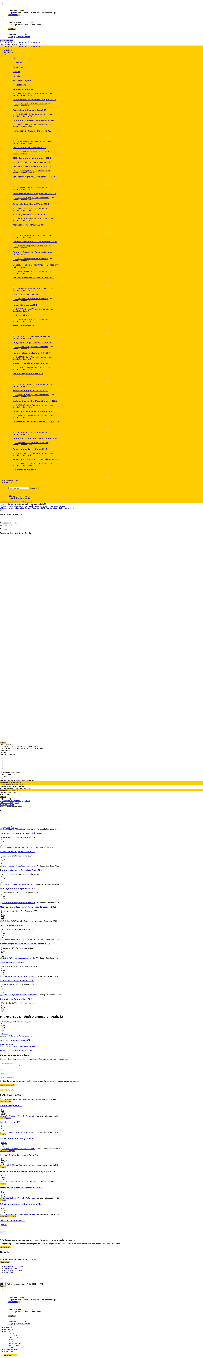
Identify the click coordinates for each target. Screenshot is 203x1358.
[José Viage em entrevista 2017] (31, 219)
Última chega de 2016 (11, 1105)
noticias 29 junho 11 (22, 315)
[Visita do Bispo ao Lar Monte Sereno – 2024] (31, 395)
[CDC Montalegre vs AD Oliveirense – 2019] (31, 171)
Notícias (17, 76)
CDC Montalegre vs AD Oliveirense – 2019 (34, 177)
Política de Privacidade (14, 1267)
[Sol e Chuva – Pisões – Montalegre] (30, 357)
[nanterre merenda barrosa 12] (18, 1036)
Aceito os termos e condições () (19, 1259)
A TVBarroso (9, 50)
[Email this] (4, 766)
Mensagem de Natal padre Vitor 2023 (32, 131)
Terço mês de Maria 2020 (13, 925)
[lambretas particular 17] (30, 464)
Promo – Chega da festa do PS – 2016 (32, 353)
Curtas (16, 58)
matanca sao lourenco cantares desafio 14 (21, 1188)
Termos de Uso (10, 1269)
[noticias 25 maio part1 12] (30, 299)
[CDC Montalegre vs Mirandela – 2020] (30, 152)
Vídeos (7, 54)
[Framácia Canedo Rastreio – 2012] (17, 1046)
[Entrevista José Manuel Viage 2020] (31, 198)
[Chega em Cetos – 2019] (17, 958)
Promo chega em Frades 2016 (28, 373)
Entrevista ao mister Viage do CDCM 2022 (34, 193)
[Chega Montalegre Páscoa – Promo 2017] (29, 336)
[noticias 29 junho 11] (31, 309)
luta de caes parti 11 (10, 1122)
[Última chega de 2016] (17, 1099)
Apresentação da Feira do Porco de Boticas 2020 (25, 944)
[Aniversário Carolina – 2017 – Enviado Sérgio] (30, 453)
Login (10, 37)
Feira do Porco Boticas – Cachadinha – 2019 (35, 241)
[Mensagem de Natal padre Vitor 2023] (30, 125)
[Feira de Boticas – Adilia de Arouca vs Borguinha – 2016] (17, 1165)
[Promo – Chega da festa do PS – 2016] (30, 347)
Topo (2, 1286)
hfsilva (4, 1110)
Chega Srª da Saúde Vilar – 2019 (16, 999)
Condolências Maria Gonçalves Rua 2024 (33, 120)
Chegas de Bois (11, 480)
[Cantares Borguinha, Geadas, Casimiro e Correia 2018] (30, 246)
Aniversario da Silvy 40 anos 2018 (30, 449)
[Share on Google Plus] (4, 762)
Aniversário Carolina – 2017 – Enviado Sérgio (35, 459)
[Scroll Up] (2, 519)
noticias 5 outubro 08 (23, 326)
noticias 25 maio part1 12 (25, 305)
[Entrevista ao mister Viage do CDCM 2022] (30, 187)
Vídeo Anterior (6, 1034)
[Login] (4, 31)
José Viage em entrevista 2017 (28, 225)
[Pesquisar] (4, 486)
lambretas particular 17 (25, 470)
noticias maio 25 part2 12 (25, 294)
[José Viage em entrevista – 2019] (30, 208)
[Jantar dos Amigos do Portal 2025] (31, 384)
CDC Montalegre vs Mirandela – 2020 (32, 158)
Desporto (17, 63)
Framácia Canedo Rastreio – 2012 (17, 1050)
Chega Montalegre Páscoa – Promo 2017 (33, 342)
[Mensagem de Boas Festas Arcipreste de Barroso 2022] (17, 903)
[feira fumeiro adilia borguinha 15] (17, 1132)
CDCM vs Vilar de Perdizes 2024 (29, 147)
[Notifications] (4, 17)
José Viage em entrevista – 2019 (29, 214)
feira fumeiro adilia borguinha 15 (16, 1138)
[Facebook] (4, 3)
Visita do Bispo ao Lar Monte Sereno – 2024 (35, 401)
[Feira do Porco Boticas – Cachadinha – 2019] (30, 235)
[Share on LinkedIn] (4, 768)
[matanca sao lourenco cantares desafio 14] (18, 1182)
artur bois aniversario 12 (12, 1220)
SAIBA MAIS (5, 1247)
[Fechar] (0, 519)
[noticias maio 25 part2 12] (30, 288)
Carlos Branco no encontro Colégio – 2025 (34, 99)
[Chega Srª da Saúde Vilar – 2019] (18, 995)
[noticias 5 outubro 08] (30, 320)
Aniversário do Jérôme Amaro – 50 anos (33, 411)
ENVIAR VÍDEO (6, 40)
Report (3, 797)
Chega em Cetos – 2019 (12, 962)
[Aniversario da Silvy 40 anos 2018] (30, 443)
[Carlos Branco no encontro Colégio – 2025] (30, 93)
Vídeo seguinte (6, 1044)
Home (2, 504)
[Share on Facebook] (4, 758)
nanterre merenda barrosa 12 (15, 1040)
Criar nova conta (23, 37)
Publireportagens (22, 80)
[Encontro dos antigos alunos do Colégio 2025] (31, 416)
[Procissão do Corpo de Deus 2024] (30, 104)
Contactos (8, 482)
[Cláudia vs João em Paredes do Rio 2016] (30, 272)
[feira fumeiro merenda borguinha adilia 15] (17, 1198)
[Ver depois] (4, 5)
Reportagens (19, 85)
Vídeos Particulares (23, 89)
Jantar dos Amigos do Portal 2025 (30, 390)
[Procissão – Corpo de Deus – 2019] (17, 976)
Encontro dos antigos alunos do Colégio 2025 (36, 422)
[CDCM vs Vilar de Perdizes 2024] (29, 141)
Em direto (8, 52)
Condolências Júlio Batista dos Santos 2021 (35, 438)
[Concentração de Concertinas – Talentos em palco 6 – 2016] (30, 259)
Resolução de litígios (13, 1271)
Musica (16, 71)
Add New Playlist (9, 827)
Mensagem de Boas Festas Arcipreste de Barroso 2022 (28, 907)
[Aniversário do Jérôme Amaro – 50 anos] (30, 405)
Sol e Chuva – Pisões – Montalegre (30, 363)
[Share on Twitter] (4, 760)
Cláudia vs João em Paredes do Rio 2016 (33, 278)
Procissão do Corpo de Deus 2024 (30, 110)
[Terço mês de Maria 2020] (16, 921)
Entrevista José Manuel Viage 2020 (31, 204)
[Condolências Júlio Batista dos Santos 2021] (30, 432)
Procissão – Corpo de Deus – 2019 (17, 980)
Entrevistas (18, 67)
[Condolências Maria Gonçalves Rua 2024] (30, 114)
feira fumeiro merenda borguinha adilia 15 (21, 1204)
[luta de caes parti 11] (17, 1116)
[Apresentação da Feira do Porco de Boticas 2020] (18, 940)
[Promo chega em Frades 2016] (30, 368)
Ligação (32, 1259)
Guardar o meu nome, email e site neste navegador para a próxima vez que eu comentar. (41, 1081)
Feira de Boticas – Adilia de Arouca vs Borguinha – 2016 (28, 1171)
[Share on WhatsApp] (4, 764)
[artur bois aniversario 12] (17, 1214)
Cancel (3, 743)
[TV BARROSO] (20, 42)
